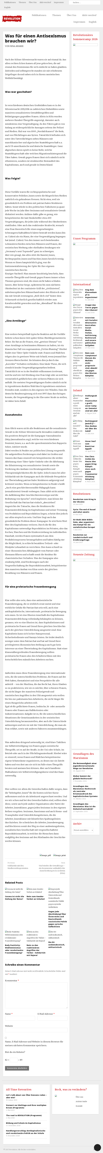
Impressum (59, 2)
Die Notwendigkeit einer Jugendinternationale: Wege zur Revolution (85, 766)
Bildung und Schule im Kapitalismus (23, 1123)
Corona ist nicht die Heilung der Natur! (14, 897)
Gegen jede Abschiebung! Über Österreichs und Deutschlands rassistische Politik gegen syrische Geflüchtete (57, 919)
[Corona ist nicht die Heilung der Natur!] (14, 891)
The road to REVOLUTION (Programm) (24, 1115)
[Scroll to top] (97, 1147)
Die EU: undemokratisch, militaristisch (56, 944)
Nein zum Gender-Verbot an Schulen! (36, 897)
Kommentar (12, 980)
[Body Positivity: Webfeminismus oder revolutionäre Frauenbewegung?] (14, 936)
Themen (22, 2)
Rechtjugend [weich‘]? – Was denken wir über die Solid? (91, 426)
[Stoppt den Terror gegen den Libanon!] (78, 309)
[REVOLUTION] (12, 18)
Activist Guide (81, 1101)
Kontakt (79, 1106)
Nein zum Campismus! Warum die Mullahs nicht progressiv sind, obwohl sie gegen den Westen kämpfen (91, 364)
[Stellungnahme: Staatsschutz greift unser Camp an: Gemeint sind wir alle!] (78, 406)
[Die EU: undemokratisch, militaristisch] (58, 934)
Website (9, 1026)
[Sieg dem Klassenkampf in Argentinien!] (78, 295)
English (7, 7)
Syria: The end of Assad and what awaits (84, 510)
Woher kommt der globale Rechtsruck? (82, 777)
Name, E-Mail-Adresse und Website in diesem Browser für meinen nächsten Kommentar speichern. (34, 1043)
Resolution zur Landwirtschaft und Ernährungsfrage (82, 537)
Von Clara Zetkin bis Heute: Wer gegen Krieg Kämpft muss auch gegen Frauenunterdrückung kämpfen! (91, 467)
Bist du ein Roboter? (15, 1052)
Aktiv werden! (45, 2)
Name (9, 1014)
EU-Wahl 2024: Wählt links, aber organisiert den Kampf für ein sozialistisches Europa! (84, 523)
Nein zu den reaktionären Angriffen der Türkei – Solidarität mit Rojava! (36, 950)
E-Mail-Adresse (46, 1014)
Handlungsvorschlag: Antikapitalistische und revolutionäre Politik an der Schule (25, 1131)
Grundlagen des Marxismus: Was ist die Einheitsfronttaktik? (84, 806)
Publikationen (10, 2)
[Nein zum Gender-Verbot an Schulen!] (36, 891)
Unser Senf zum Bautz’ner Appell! (90, 445)
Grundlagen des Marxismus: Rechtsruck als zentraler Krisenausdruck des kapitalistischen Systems (85, 791)
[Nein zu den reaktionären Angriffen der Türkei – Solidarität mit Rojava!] (36, 936)
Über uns (79, 1097)
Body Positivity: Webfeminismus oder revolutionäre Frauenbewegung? (14, 949)
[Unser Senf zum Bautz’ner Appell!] (78, 445)
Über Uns (33, 2)
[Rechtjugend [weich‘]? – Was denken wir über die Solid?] (78, 428)
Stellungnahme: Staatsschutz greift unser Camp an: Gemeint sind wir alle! (91, 403)
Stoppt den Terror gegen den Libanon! (91, 307)
